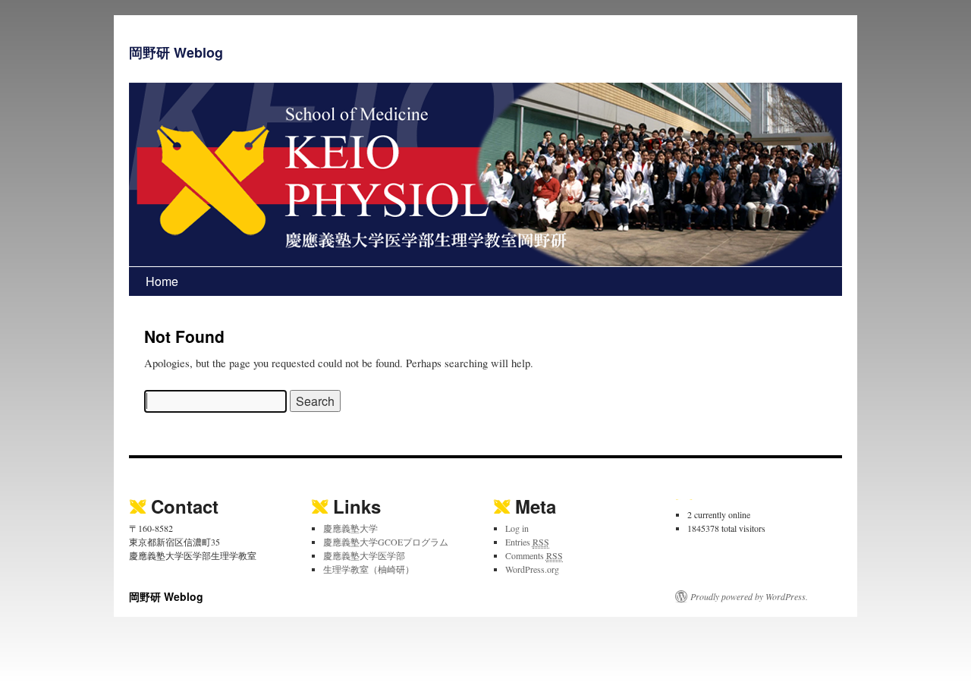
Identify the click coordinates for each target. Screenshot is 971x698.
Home (162, 281)
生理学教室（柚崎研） (368, 569)
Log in (517, 528)
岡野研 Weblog (176, 52)
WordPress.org (532, 569)
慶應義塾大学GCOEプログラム (385, 542)
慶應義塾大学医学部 (364, 555)
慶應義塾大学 (350, 528)
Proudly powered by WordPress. (749, 596)
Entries (527, 542)
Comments (534, 555)
